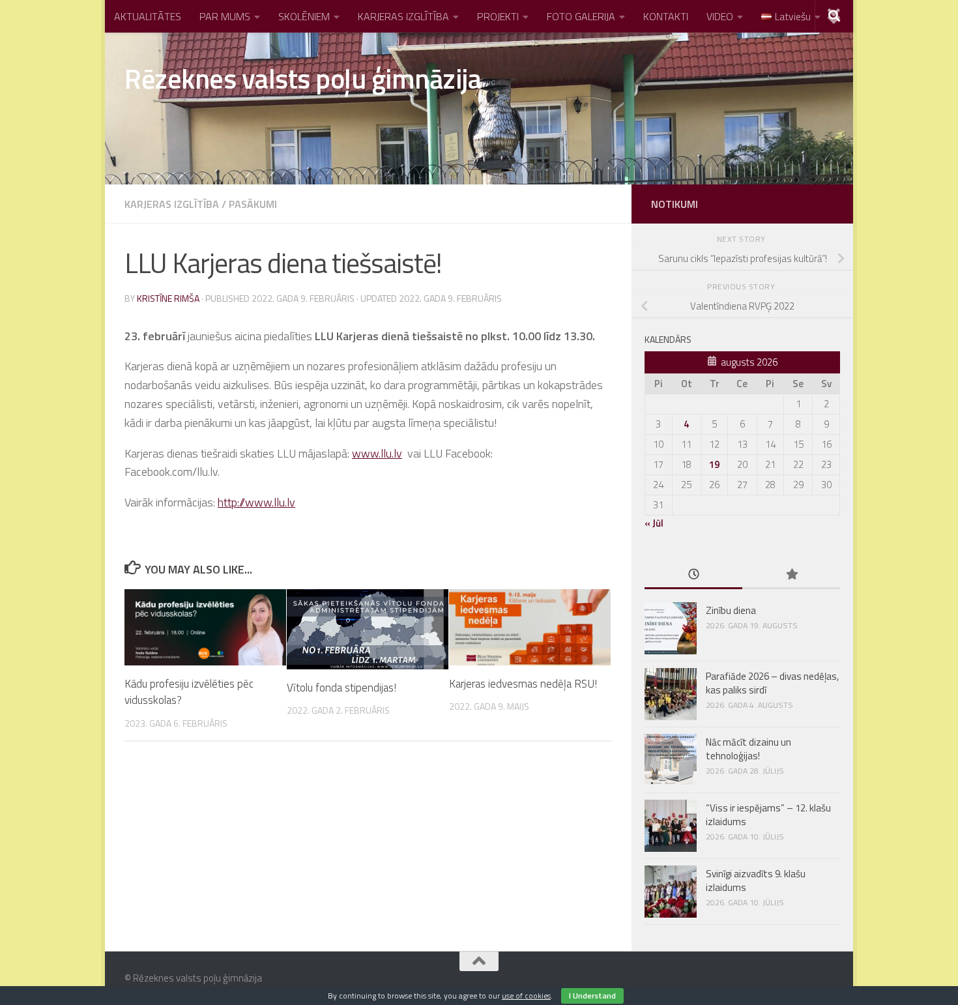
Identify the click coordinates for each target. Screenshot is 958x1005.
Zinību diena (731, 610)
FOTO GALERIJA (581, 16)
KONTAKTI (665, 16)
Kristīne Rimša (168, 298)
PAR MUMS (224, 16)
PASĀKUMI (253, 204)
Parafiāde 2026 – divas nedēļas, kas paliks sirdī (772, 683)
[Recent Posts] (693, 575)
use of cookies (526, 995)
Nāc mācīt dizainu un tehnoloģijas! (748, 749)
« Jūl (654, 523)
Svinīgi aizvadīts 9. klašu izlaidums (756, 880)
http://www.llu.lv (256, 502)
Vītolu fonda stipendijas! (341, 687)
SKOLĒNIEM (304, 16)
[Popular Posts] (791, 575)
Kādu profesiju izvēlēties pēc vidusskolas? (189, 692)
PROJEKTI (498, 16)
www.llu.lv (377, 453)
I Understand (592, 995)
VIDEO (719, 16)
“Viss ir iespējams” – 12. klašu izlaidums (768, 814)
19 (714, 464)
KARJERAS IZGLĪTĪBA (403, 16)
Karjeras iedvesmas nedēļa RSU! (523, 683)
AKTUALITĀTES (147, 16)
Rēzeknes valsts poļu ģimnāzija (302, 78)
